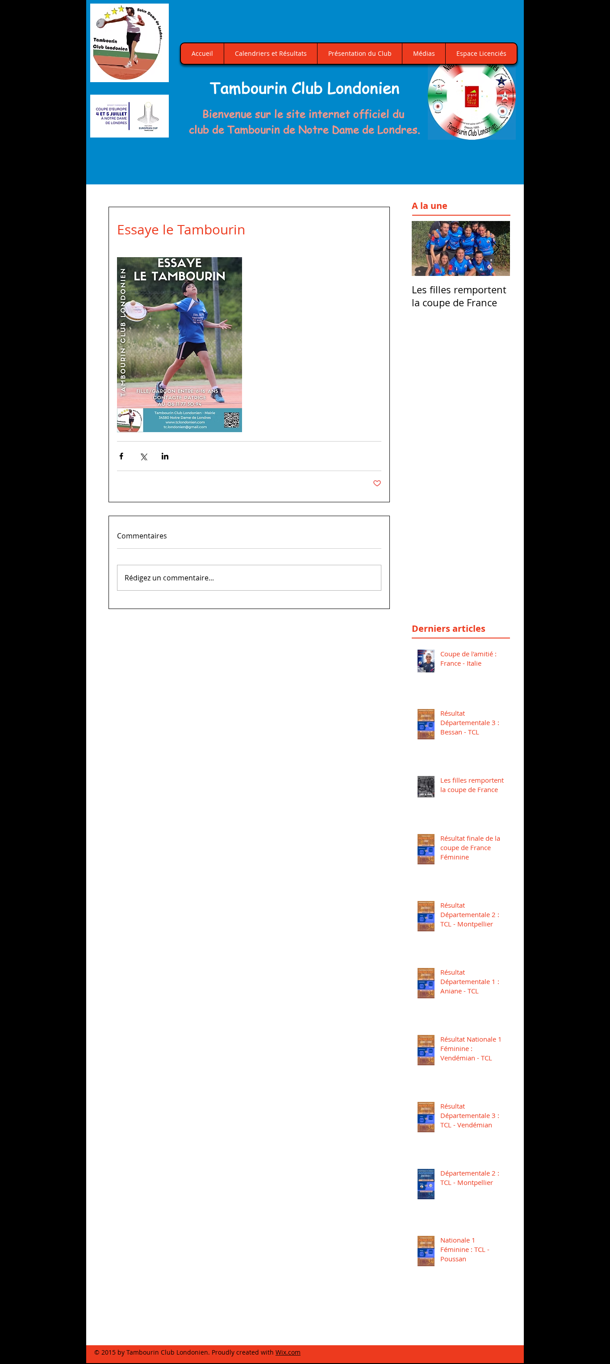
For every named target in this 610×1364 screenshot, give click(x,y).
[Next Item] (496, 248)
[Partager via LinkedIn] (165, 456)
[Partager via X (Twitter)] (143, 456)
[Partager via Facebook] (121, 456)
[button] (472, 96)
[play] (498, 132)
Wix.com (288, 1352)
